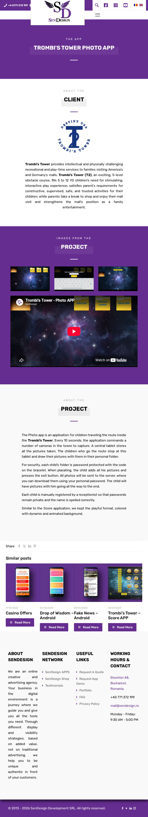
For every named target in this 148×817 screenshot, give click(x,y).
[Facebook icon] (122, 808)
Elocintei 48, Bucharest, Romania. (119, 683)
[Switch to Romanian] (135, 5)
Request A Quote (91, 672)
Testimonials (54, 685)
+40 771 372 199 (122, 697)
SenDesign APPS (57, 672)
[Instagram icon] (134, 808)
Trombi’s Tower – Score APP (124, 615)
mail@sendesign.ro (124, 706)
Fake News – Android (86, 615)
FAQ (82, 697)
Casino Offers (19, 613)
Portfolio (85, 690)
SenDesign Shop (57, 679)
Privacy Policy (89, 704)
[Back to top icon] (129, 809)
